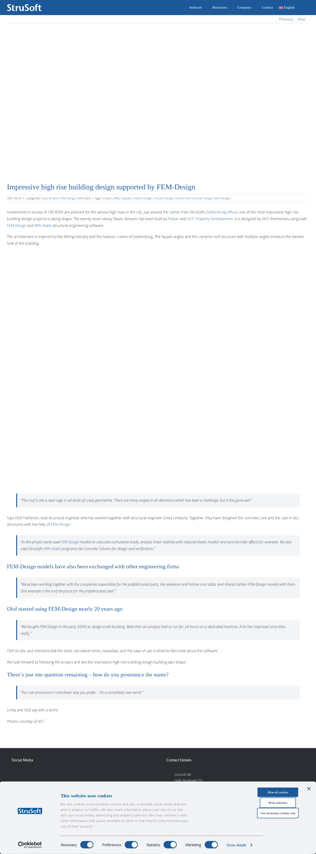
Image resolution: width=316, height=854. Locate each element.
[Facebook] (25, 774)
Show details (236, 845)
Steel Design (222, 198)
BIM (116, 198)
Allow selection (277, 803)
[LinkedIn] (15, 774)
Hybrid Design (142, 198)
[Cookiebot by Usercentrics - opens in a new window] (30, 844)
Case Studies (50, 198)
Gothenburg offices (222, 212)
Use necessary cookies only (277, 813)
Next (301, 19)
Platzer (173, 218)
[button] (302, 7)
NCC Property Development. (210, 218)
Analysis (107, 198)
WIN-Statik (84, 198)
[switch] (131, 844)
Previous (286, 19)
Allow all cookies (278, 792)
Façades (126, 198)
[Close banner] (308, 788)
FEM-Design (68, 198)
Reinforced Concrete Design (194, 198)
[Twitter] (35, 774)
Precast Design (163, 198)
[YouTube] (46, 774)
